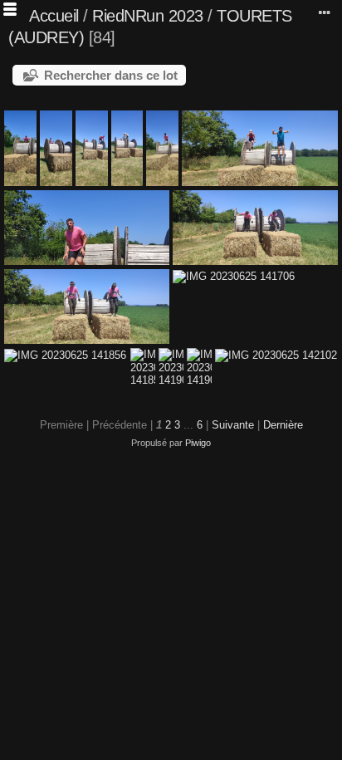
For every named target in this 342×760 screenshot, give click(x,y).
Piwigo (198, 443)
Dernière (283, 425)
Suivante (233, 425)
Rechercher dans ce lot (111, 75)
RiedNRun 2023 (147, 16)
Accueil (54, 16)
